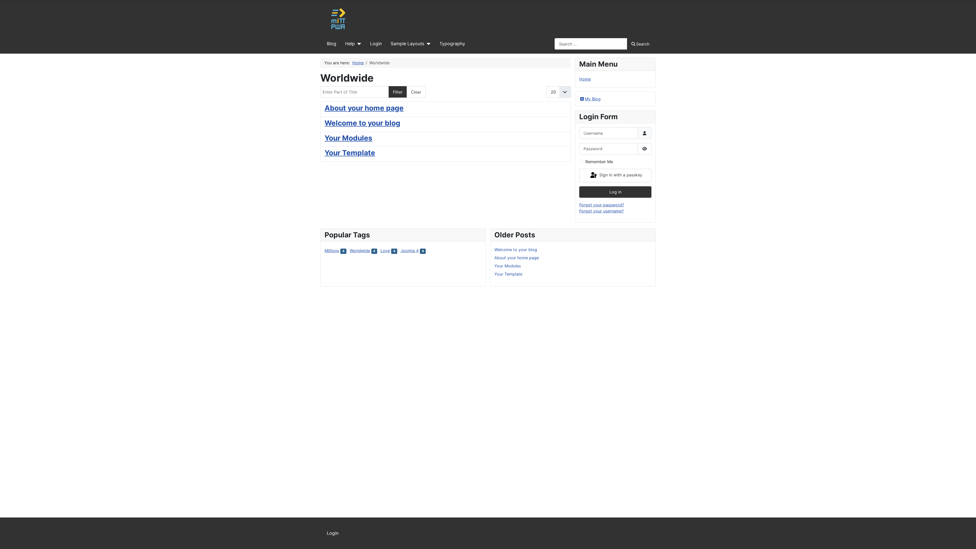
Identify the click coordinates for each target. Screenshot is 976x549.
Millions (332, 250)
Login (376, 43)
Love (385, 250)
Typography (452, 43)
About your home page (364, 108)
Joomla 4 (410, 250)
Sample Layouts (407, 43)
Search (642, 44)
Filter (398, 92)
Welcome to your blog (362, 123)
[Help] (358, 43)
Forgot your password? (601, 204)
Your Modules (348, 138)
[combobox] (591, 44)
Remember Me (599, 161)
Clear (416, 92)
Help (350, 43)
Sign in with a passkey (620, 175)
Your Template (350, 152)
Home (585, 79)
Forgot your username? (601, 211)
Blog (331, 43)
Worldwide (360, 250)
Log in (615, 191)
